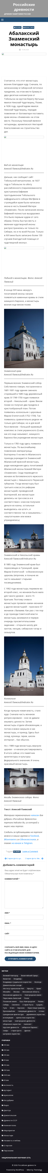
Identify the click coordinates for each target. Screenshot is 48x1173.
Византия (7, 979)
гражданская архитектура (13, 1014)
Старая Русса (28, 1005)
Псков (26, 998)
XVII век (18, 27)
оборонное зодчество (12, 1024)
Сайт (7, 933)
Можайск (6, 992)
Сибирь (17, 851)
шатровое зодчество (11, 1034)
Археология (8, 1095)
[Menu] (2, 19)
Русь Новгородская (27, 1001)
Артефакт (8, 1090)
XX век (6, 1080)
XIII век (6, 1045)
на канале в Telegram (22, 843)
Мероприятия (9, 1130)
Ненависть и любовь (12, 1140)
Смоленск (16, 1005)
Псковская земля (10, 1001)
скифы (5, 1030)
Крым (38, 988)
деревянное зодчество (36, 1014)
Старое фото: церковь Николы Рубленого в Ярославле (15, 858)
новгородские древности (25, 1021)
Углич (12, 1008)
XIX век (6, 1055)
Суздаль (39, 1005)
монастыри (7, 1021)
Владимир (18, 979)
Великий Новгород (10, 975)
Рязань (41, 1001)
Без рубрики (9, 1100)
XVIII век (7, 1075)
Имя (7, 913)
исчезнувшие (8, 1018)
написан (35, 815)
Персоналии (8, 1151)
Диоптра (7, 1110)
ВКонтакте (10, 839)
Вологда (37, 982)
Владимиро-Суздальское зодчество (17, 982)
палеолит (27, 1024)
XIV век (6, 1050)
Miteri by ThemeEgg (34, 1170)
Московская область (30, 992)
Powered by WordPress (15, 1170)
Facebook (34, 835)
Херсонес (21, 1008)
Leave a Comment (30, 851)
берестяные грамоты (36, 1008)
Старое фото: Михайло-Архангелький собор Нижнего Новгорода (34, 858)
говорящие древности (27, 1011)
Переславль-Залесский (12, 998)
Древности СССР (10, 1120)
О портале (8, 1145)
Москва (16, 992)
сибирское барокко (29, 1027)
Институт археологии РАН (13, 988)
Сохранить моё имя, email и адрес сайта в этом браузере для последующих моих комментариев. (22, 950)
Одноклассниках (28, 839)
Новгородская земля (33, 995)
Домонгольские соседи (12, 985)
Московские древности (12, 995)
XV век (6, 1060)
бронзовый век (9, 1011)
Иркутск (30, 988)
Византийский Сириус (29, 975)
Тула (5, 1008)
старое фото (16, 1030)
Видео (6, 1105)
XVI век (6, 1065)
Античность (8, 1085)
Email (8, 923)
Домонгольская (10, 1115)
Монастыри (29, 27)
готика (41, 1011)
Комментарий (12, 879)
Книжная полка (10, 1125)
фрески (27, 1030)
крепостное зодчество (25, 1018)
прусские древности (11, 1027)
